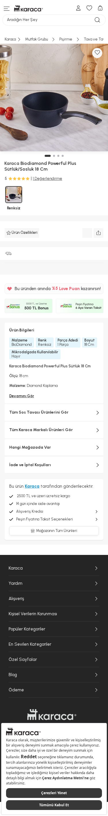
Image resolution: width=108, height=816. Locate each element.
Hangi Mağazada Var (30, 447)
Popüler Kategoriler (27, 629)
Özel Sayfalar (23, 659)
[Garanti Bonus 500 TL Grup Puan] (28, 305)
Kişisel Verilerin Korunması (33, 613)
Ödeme (16, 689)
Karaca (16, 568)
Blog (13, 674)
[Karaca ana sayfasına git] (51, 714)
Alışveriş (16, 598)
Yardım (15, 583)
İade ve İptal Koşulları (30, 464)
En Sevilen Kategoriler (30, 644)
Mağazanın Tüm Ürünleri (56, 530)
